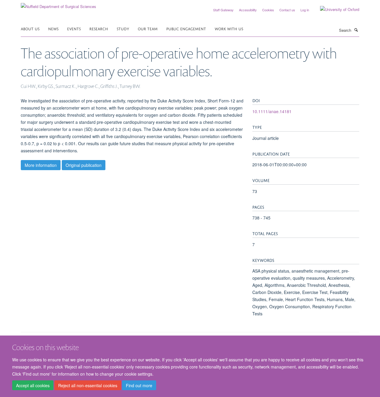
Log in (304, 9)
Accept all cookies (33, 385)
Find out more (139, 385)
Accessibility (248, 9)
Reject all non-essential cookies (87, 385)
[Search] (356, 29)
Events (74, 28)
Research (98, 28)
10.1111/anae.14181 (272, 111)
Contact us (287, 9)
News (53, 28)
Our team (148, 28)
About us (30, 28)
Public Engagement (186, 28)
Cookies (268, 9)
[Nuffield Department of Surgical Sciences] (58, 4)
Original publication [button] (84, 165)
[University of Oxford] (335, 9)
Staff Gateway (223, 9)
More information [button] (41, 165)
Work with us (229, 28)
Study (123, 28)
